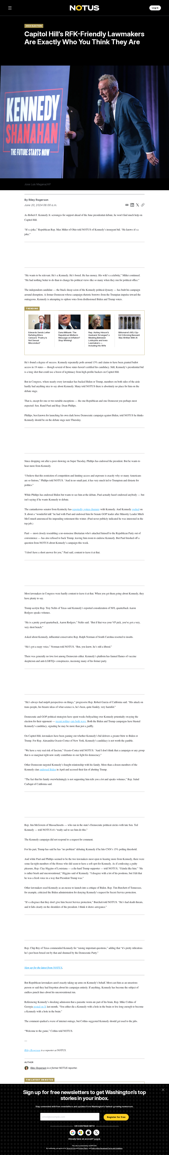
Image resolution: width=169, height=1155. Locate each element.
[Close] (163, 1090)
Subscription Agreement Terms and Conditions (106, 1148)
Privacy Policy (83, 1148)
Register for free (116, 1117)
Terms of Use (71, 1148)
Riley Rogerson (38, 199)
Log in (97, 1139)
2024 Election (34, 26)
